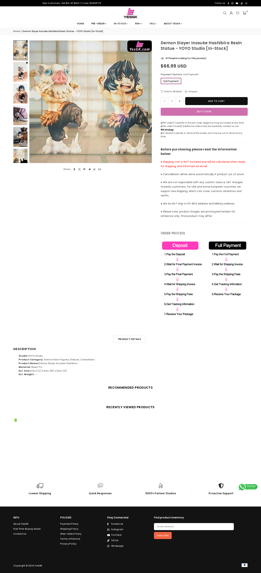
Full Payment (171, 81)
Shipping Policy (69, 529)
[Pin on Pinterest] (84, 169)
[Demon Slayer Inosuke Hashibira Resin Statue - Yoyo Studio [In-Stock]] (20, 72)
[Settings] (231, 13)
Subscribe (163, 535)
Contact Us (19, 533)
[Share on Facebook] (74, 169)
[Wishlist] (237, 13)
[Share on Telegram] (89, 169)
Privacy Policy (68, 543)
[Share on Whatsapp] (94, 169)
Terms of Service (70, 538)
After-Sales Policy (70, 533)
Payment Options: (179, 74)
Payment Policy (69, 524)
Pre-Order (98, 23)
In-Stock (120, 23)
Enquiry (192, 91)
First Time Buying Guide (27, 529)
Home (80, 23)
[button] (244, 13)
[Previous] (34, 101)
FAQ (152, 23)
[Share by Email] (99, 169)
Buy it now (204, 111)
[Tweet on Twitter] (79, 169)
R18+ (138, 23)
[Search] (225, 13)
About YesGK (172, 23)
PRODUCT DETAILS (129, 339)
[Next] (147, 101)
